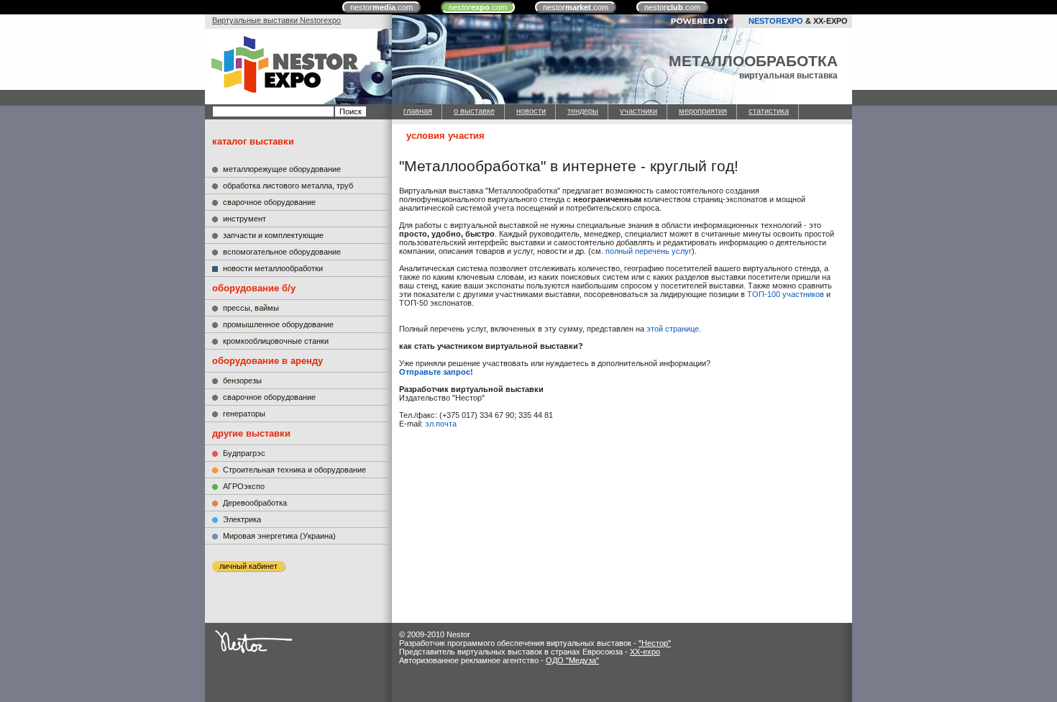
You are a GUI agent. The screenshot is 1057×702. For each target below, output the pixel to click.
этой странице (672, 328)
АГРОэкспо (244, 486)
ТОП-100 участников (785, 294)
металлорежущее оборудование (282, 169)
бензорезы (242, 380)
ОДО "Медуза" (572, 660)
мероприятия (703, 110)
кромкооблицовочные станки (276, 341)
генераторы (244, 413)
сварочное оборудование (269, 202)
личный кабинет (248, 566)
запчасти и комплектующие (273, 235)
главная (417, 110)
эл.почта (441, 423)
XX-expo (645, 651)
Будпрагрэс (244, 453)
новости (531, 110)
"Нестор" (655, 643)
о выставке (474, 110)
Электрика (242, 519)
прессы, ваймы (251, 308)
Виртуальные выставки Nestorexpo (276, 20)
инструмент (244, 218)
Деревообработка (255, 502)
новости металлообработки (273, 268)
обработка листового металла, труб (288, 185)
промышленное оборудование (278, 324)
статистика (769, 110)
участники (638, 110)
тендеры (582, 110)
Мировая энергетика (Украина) (279, 536)
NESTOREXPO (776, 21)
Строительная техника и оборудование (294, 469)
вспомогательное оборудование (282, 251)
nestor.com (381, 7)
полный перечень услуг (648, 251)
